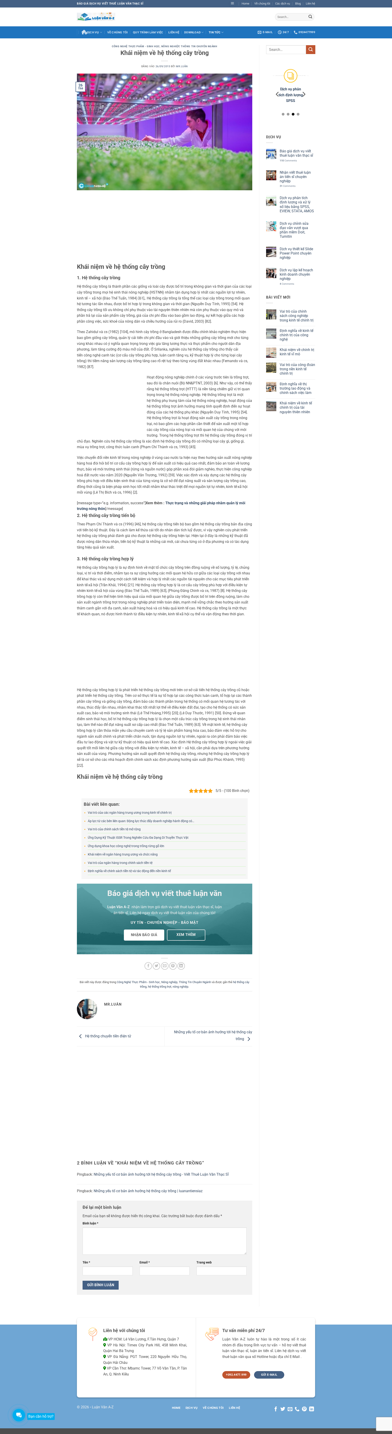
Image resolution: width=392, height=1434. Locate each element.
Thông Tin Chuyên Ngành (199, 46)
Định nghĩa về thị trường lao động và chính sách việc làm (295, 388)
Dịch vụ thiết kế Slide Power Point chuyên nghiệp (296, 253)
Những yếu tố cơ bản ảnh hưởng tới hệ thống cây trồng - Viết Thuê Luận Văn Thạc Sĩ (161, 1174)
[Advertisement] (164, 229)
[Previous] (278, 94)
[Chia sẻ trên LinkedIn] (181, 966)
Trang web (204, 1262)
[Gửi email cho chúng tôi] (290, 1409)
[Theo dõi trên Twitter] (282, 1409)
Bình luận (90, 1223)
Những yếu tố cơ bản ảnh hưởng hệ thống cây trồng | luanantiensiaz (148, 1191)
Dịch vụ (93, 32)
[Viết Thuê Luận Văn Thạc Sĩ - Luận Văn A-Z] (96, 17)
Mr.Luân (182, 66)
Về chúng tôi (262, 3)
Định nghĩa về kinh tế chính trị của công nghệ (296, 334)
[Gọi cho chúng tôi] (297, 1409)
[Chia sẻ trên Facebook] (148, 966)
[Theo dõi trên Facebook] (275, 1409)
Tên (86, 1262)
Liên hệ (310, 3)
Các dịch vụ (282, 3)
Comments (288, 160)
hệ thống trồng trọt (159, 986)
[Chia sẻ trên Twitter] (156, 966)
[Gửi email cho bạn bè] (165, 966)
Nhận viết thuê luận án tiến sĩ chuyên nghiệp (295, 176)
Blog (298, 3)
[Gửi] (310, 17)
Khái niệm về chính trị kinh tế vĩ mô (296, 352)
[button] (232, 3)
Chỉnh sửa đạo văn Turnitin (294, 95)
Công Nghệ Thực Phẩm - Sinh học (136, 46)
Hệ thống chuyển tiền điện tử (107, 1036)
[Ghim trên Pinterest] (173, 966)
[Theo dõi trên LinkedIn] (311, 1409)
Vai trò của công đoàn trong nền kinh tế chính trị (297, 369)
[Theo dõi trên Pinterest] (304, 1409)
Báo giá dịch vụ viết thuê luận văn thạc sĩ (296, 153)
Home (245, 3)
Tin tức (214, 32)
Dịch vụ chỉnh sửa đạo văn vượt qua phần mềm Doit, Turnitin (293, 230)
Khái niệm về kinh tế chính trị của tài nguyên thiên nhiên (295, 407)
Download (192, 32)
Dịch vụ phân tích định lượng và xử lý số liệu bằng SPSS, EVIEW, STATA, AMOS (296, 204)
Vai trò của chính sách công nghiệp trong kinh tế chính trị (296, 315)
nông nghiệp (180, 986)
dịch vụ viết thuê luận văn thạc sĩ (187, 907)
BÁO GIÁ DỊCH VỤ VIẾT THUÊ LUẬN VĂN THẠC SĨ (110, 3)
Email (145, 1262)
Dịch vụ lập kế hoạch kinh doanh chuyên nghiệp (296, 274)
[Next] (303, 94)
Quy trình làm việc (148, 32)
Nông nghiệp (170, 46)
